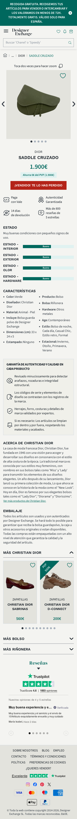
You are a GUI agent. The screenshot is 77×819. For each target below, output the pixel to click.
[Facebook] (35, 784)
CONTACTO (18, 756)
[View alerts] (66, 32)
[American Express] (58, 793)
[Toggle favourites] (59, 31)
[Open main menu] (6, 31)
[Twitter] (49, 784)
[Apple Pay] (31, 802)
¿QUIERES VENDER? (38, 768)
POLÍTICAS (18, 762)
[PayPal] (45, 802)
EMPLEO (58, 750)
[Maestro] (45, 793)
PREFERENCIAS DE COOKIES (47, 762)
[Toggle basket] (71, 31)
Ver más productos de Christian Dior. (24, 501)
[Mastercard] (31, 793)
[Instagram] (28, 784)
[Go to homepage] (22, 32)
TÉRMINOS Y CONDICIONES (48, 756)
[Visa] (18, 793)
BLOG (45, 750)
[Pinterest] (42, 784)
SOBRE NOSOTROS (25, 750)
